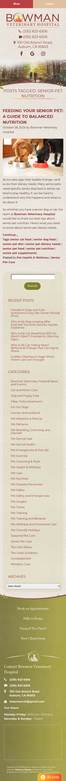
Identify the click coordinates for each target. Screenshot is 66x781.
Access (53, 777)
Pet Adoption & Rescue (26, 418)
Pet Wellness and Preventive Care (34, 524)
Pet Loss (16, 473)
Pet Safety (18, 490)
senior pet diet (13, 244)
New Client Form (33, 638)
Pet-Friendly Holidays (25, 530)
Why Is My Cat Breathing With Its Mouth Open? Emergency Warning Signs (35, 336)
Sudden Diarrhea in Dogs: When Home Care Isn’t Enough (32, 358)
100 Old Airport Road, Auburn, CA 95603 (34, 44)
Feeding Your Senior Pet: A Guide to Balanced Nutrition (33, 116)
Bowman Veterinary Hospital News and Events (34, 383)
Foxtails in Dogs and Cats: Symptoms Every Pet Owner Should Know (35, 313)
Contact (49, 4)
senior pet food (13, 248)
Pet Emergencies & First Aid (30, 450)
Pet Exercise (19, 456)
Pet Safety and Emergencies (30, 495)
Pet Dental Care (21, 438)
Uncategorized (21, 558)
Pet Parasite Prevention (27, 484)
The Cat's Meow (21, 547)
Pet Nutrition (20, 478)
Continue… (10, 234)
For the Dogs (19, 407)
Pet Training (19, 513)
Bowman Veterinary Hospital (34, 214)
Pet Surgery (19, 501)
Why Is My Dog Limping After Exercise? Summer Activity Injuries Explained (34, 324)
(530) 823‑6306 (34, 31)
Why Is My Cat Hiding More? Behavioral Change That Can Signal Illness (34, 348)
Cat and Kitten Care (24, 390)
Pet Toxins (18, 507)
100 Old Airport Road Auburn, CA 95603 (24, 693)
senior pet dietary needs (43, 244)
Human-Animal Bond (25, 413)
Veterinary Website (23, 770)
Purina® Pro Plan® (33, 629)
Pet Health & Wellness (33, 257)
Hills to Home (33, 619)
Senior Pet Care (21, 541)
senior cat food (20, 239)
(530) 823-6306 (35, 37)
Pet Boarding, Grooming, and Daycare (30, 431)
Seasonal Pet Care (23, 535)
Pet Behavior (19, 424)
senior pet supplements (20, 253)
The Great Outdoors (24, 553)
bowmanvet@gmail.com (27, 701)
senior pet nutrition (40, 248)
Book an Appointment (33, 609)
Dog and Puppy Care (25, 395)
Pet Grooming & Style (25, 461)
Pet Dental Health (23, 444)
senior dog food (45, 239)
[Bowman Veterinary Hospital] (33, 20)
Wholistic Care (20, 564)
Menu (16, 4)
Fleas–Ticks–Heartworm (27, 401)
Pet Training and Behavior (28, 518)
